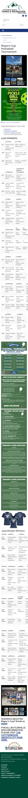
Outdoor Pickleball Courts (9, 37)
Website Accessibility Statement (11, 775)
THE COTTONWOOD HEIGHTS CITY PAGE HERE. (12, 736)
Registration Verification (10, 131)
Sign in (18, 777)
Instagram (4, 765)
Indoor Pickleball (7, 42)
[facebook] (23, 16)
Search (21, 25)
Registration (7, 129)
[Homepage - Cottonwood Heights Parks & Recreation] (14, 8)
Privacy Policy (5, 771)
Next (25, 82)
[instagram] (26, 16)
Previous (2, 82)
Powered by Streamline (8, 777)
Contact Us (6, 20)
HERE (4, 723)
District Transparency (8, 773)
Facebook (4, 767)
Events (4, 40)
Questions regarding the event (12, 133)
